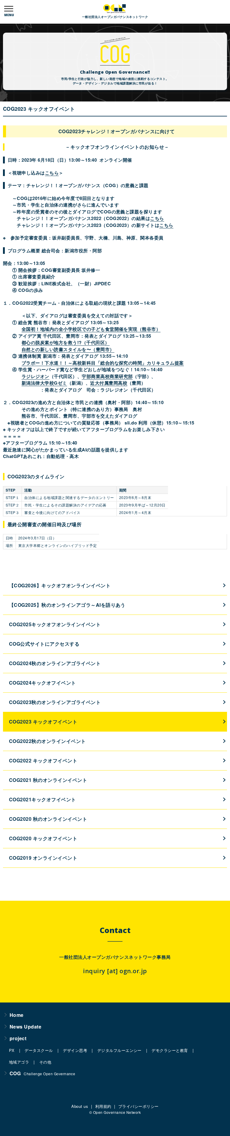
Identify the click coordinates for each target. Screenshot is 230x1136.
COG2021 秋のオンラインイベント (48, 779)
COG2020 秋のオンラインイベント (48, 818)
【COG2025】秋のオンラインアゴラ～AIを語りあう (67, 604)
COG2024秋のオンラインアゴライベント (55, 663)
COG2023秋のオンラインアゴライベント (55, 702)
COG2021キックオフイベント (42, 799)
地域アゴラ (19, 1062)
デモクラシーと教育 (170, 1050)
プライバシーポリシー (138, 1106)
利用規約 (103, 1106)
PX (12, 1050)
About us (79, 1106)
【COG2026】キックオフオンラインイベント (60, 585)
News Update (25, 1026)
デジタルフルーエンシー (119, 1050)
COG (42, 1073)
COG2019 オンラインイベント (43, 857)
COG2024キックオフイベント (42, 682)
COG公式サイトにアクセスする (44, 643)
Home (17, 1014)
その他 (45, 1062)
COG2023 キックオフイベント (43, 721)
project (18, 1038)
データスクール (39, 1050)
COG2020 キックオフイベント (43, 838)
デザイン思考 (75, 1050)
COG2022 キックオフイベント (43, 760)
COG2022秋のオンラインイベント (47, 741)
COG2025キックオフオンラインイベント (55, 624)
